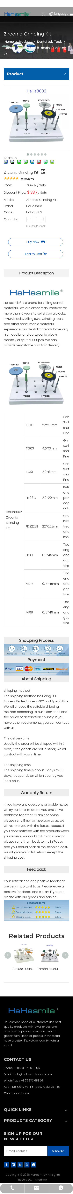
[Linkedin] (13, 1164)
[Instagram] (33, 1164)
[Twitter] (20, 1164)
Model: (9, 200)
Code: (8, 212)
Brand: (8, 206)
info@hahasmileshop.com (33, 1074)
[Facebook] (6, 1164)
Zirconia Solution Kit (50, 969)
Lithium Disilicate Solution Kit (24, 969)
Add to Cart (33, 254)
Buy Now (32, 242)
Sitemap (41, 1180)
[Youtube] (26, 1164)
